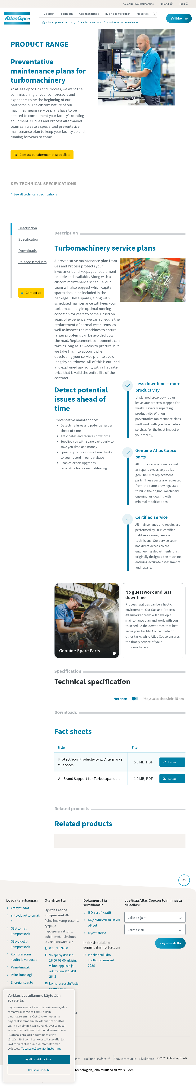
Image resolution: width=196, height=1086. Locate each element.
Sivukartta (146, 1059)
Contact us (33, 292)
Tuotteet (48, 14)
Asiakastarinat (89, 14)
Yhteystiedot (20, 908)
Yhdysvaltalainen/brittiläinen (163, 698)
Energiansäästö (22, 982)
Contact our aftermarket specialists (45, 154)
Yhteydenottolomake (25, 918)
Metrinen (120, 698)
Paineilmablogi (21, 974)
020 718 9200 (58, 948)
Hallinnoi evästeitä (97, 1059)
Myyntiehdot (97, 933)
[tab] (34, 228)
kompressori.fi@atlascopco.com (63, 986)
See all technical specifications (35, 194)
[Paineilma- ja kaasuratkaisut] (73, 22)
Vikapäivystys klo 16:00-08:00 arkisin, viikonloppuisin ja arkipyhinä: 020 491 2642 (63, 966)
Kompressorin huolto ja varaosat (24, 957)
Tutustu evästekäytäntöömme (41, 1048)
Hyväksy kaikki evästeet (38, 1059)
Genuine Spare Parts (87, 620)
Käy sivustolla (170, 943)
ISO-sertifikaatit (99, 912)
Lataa (172, 762)
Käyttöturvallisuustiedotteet (104, 922)
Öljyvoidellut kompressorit (20, 944)
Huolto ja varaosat (118, 14)
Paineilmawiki (20, 967)
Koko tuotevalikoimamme (138, 4)
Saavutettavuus (125, 1059)
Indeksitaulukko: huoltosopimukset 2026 (101, 960)
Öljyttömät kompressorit (20, 931)
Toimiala (67, 14)
